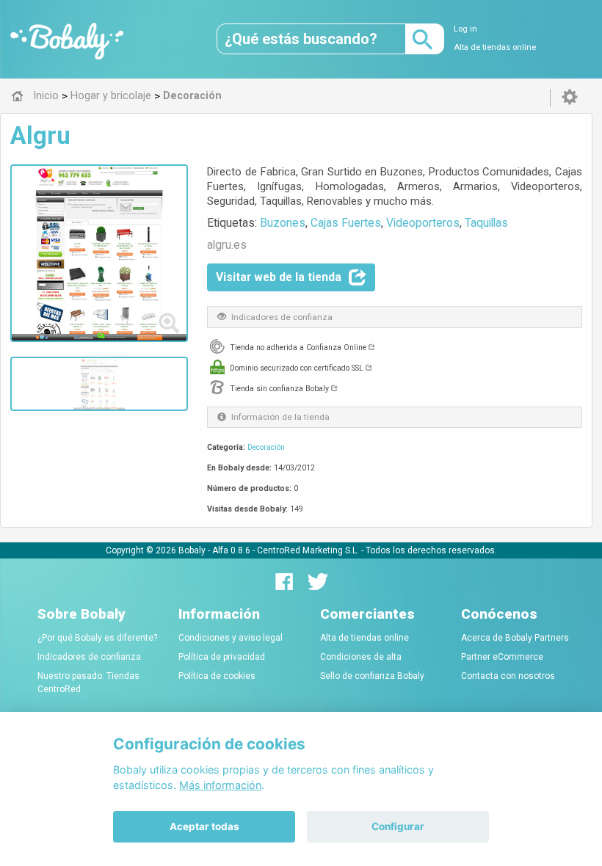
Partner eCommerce (502, 657)
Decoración (266, 447)
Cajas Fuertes (346, 223)
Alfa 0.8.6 (231, 550)
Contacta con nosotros (508, 676)
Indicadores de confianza (89, 657)
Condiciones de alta (361, 657)
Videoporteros (423, 223)
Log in (465, 29)
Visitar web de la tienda (278, 277)
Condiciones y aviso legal (230, 638)
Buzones (282, 223)
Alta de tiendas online (495, 47)
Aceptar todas (204, 826)
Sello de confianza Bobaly (372, 676)
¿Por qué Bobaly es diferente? (97, 638)
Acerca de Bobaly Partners (515, 638)
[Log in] (570, 98)
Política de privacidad (221, 657)
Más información (220, 785)
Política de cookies (216, 676)
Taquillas (486, 223)
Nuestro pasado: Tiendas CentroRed (88, 682)
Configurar (397, 826)
